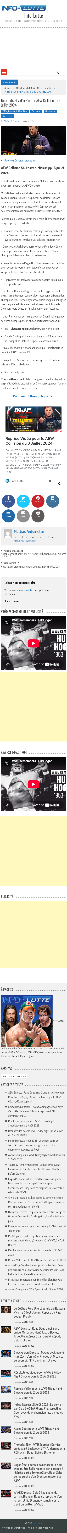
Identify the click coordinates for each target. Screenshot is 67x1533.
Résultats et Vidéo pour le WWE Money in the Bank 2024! (30, 567)
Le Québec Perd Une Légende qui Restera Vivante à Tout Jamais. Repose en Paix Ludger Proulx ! (39, 1312)
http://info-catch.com (25, 540)
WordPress (20, 1527)
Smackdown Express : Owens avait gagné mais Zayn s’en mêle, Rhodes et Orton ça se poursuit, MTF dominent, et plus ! (35, 1111)
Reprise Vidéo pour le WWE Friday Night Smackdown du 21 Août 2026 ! (38, 1390)
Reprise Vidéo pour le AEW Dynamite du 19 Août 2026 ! (37, 1260)
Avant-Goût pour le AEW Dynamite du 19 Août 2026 (35, 1289)
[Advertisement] (33, 48)
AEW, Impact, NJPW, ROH (28, 88)
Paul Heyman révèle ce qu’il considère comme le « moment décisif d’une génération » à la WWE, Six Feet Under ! (36, 1240)
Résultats (8, 116)
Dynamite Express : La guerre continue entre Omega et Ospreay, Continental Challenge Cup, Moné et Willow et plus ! (36, 1216)
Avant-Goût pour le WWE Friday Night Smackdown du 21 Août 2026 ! (36, 1430)
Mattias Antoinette (12, 120)
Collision (36, 111)
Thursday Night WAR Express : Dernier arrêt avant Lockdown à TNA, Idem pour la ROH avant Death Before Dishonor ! (34, 1169)
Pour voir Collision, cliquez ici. (19, 160)
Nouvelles (50, 111)
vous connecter (25, 590)
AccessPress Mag (44, 1527)
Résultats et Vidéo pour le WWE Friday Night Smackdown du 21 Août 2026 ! (37, 1374)
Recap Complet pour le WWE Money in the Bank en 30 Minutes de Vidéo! (33, 555)
